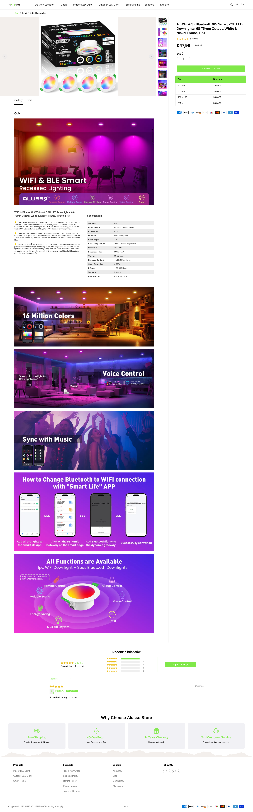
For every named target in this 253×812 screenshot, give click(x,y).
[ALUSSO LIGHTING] (14, 5)
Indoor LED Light (83, 4)
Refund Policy (70, 781)
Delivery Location (45, 4)
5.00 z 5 (79, 663)
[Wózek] (242, 4)
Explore (164, 4)
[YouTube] (178, 771)
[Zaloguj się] (237, 4)
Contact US (118, 781)
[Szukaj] (231, 4)
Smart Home (133, 4)
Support (149, 4)
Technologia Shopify (53, 806)
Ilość (180, 53)
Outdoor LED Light (109, 4)
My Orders (118, 786)
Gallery (18, 100)
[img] (56, 686)
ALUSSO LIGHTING (34, 806)
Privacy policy (70, 786)
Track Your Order (71, 771)
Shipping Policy (70, 776)
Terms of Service (71, 791)
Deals (64, 4)
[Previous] (5, 56)
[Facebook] (165, 771)
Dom (16, 13)
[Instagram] (169, 771)
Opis (29, 100)
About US (117, 771)
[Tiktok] (174, 771)
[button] (112, 658)
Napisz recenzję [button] (180, 664)
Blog (115, 776)
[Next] (151, 56)
